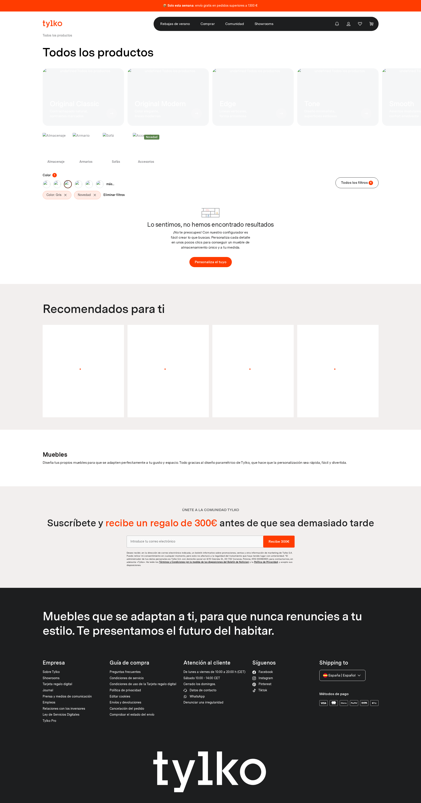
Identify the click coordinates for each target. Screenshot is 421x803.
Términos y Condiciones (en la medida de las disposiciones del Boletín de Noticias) (204, 562)
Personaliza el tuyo (211, 262)
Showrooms (264, 24)
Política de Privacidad (266, 562)
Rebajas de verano (175, 24)
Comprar (207, 24)
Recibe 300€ (279, 541)
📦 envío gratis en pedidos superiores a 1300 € (210, 5)
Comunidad (234, 24)
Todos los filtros (356, 182)
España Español (342, 675)
